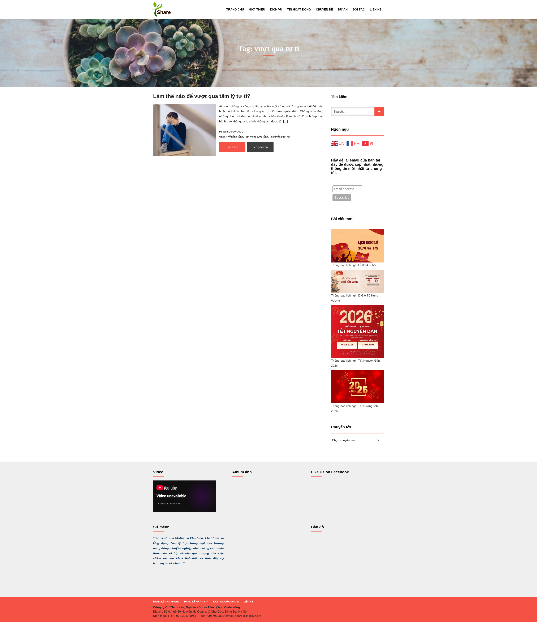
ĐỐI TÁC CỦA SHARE (226, 601)
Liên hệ (375, 9)
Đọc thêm (232, 147)
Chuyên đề (324, 9)
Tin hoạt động (299, 9)
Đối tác (359, 9)
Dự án (343, 9)
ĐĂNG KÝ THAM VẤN (166, 601)
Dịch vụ (276, 9)
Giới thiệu (257, 9)
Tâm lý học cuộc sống (256, 136)
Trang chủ (235, 9)
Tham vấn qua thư (279, 136)
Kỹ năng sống (235, 136)
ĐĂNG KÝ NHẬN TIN (196, 601)
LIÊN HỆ (248, 601)
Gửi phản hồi (260, 147)
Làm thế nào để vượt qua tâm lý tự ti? (201, 96)
